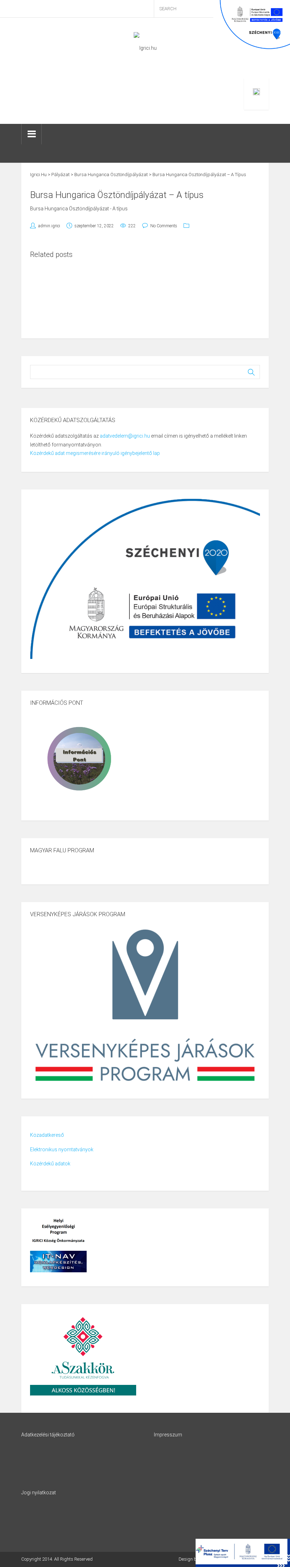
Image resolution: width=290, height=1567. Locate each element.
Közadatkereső (47, 1135)
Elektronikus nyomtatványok (61, 1149)
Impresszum (168, 1434)
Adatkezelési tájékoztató (48, 1434)
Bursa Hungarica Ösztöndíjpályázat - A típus (79, 208)
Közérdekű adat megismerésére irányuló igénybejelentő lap (95, 453)
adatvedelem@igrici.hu (125, 436)
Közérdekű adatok (50, 1163)
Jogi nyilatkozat (38, 1492)
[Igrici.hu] (145, 47)
